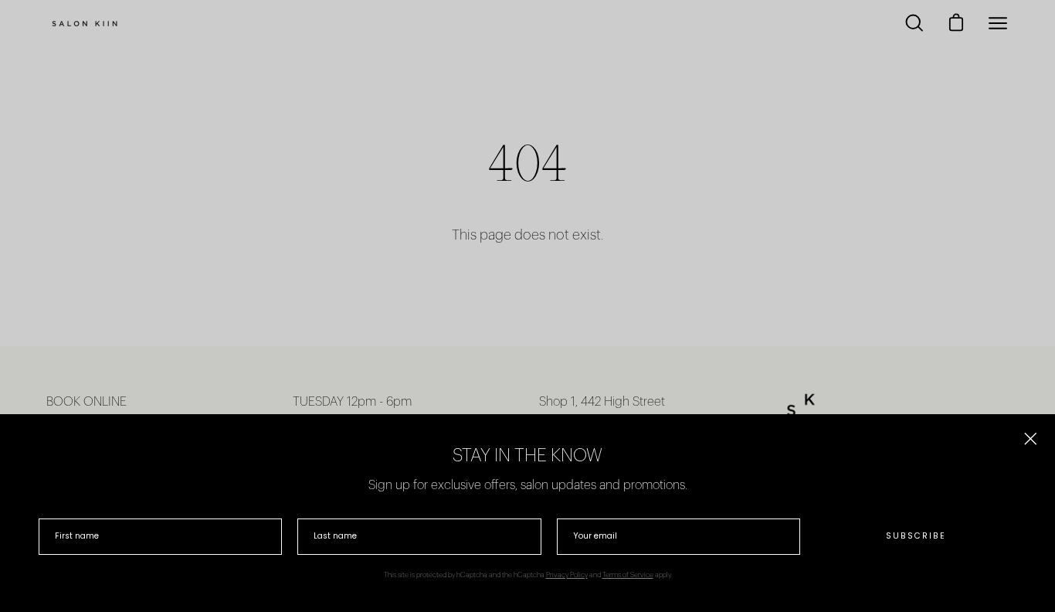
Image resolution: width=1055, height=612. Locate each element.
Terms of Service (627, 575)
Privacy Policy (567, 575)
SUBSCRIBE (916, 536)
